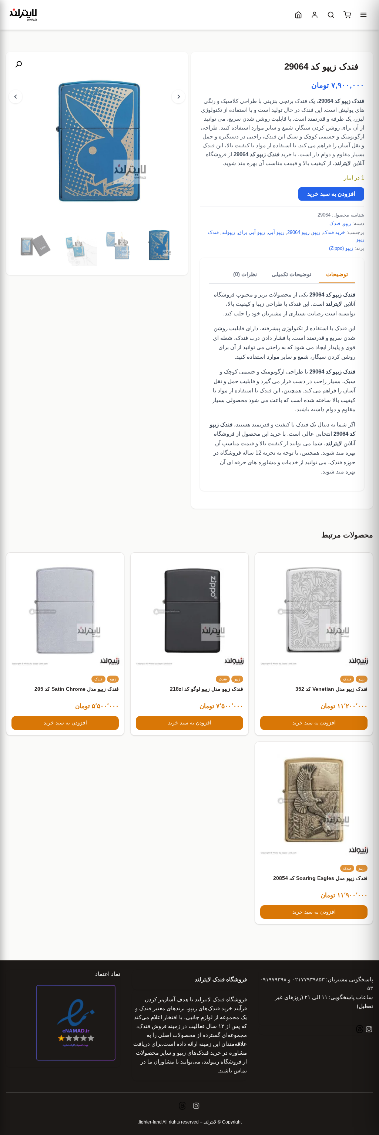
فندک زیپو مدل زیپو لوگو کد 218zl (206, 689)
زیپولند (228, 232)
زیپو (347, 223)
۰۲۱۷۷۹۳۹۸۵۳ (308, 979)
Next (178, 96)
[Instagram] (368, 1030)
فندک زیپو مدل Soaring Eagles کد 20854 (320, 878)
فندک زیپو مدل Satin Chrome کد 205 (76, 689)
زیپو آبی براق (251, 232)
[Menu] (363, 14)
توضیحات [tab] (337, 274)
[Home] (298, 14)
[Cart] (347, 14)
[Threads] (359, 1030)
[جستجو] (331, 14)
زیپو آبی (276, 232)
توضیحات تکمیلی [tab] (291, 274)
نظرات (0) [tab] (245, 274)
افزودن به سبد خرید (331, 194)
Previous (15, 96)
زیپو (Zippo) (341, 248)
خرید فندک (334, 232)
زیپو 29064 (298, 232)
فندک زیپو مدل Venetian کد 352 (331, 689)
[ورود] (314, 14)
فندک (334, 223)
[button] (18, 64)
